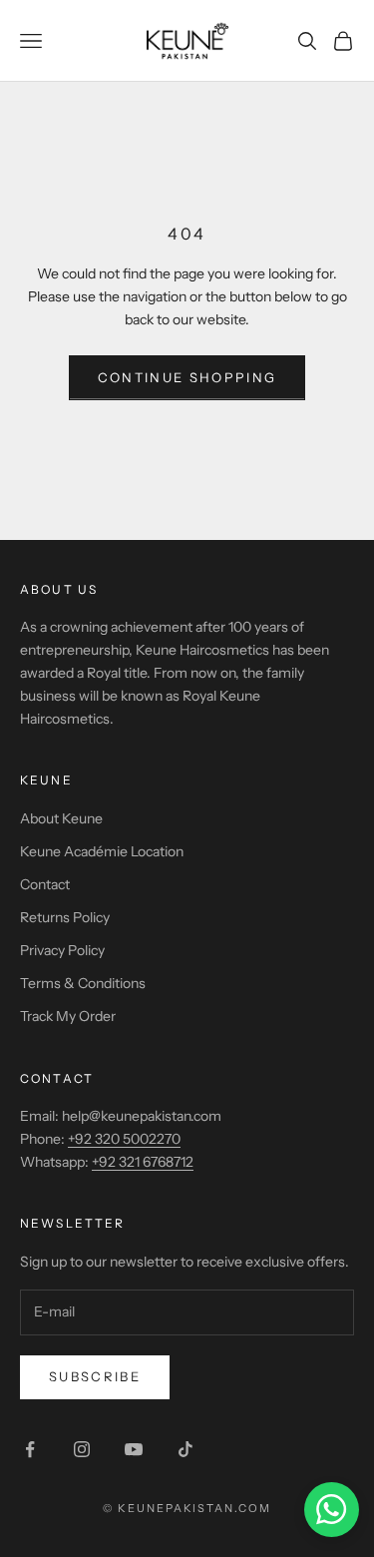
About (47, 589)
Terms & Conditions (83, 983)
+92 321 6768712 (142, 1162)
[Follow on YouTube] (134, 1449)
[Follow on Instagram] (82, 1449)
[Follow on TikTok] (185, 1449)
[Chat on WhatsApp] (331, 1509)
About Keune (61, 818)
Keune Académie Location (102, 851)
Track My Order (68, 1016)
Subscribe (95, 1376)
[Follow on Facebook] (30, 1449)
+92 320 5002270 (124, 1139)
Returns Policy (65, 917)
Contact (45, 884)
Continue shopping (187, 377)
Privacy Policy (62, 950)
